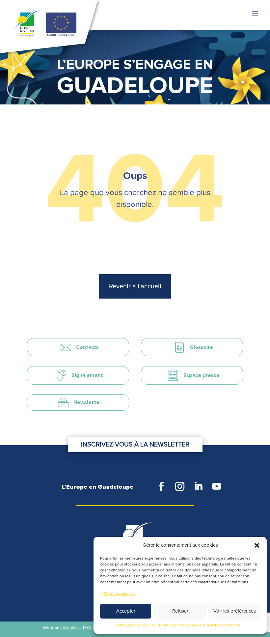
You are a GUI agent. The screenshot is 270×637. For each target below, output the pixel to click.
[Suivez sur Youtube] (216, 486)
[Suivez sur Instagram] (180, 486)
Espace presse (201, 375)
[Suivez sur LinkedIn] (198, 486)
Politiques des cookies (136, 625)
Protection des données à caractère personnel (200, 625)
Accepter (125, 611)
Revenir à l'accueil (135, 286)
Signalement (87, 375)
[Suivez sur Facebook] (161, 486)
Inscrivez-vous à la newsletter (135, 444)
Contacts (87, 347)
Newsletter (87, 402)
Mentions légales (60, 628)
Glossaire (201, 347)
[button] (257, 545)
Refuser (180, 611)
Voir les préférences (234, 611)
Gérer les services (119, 594)
